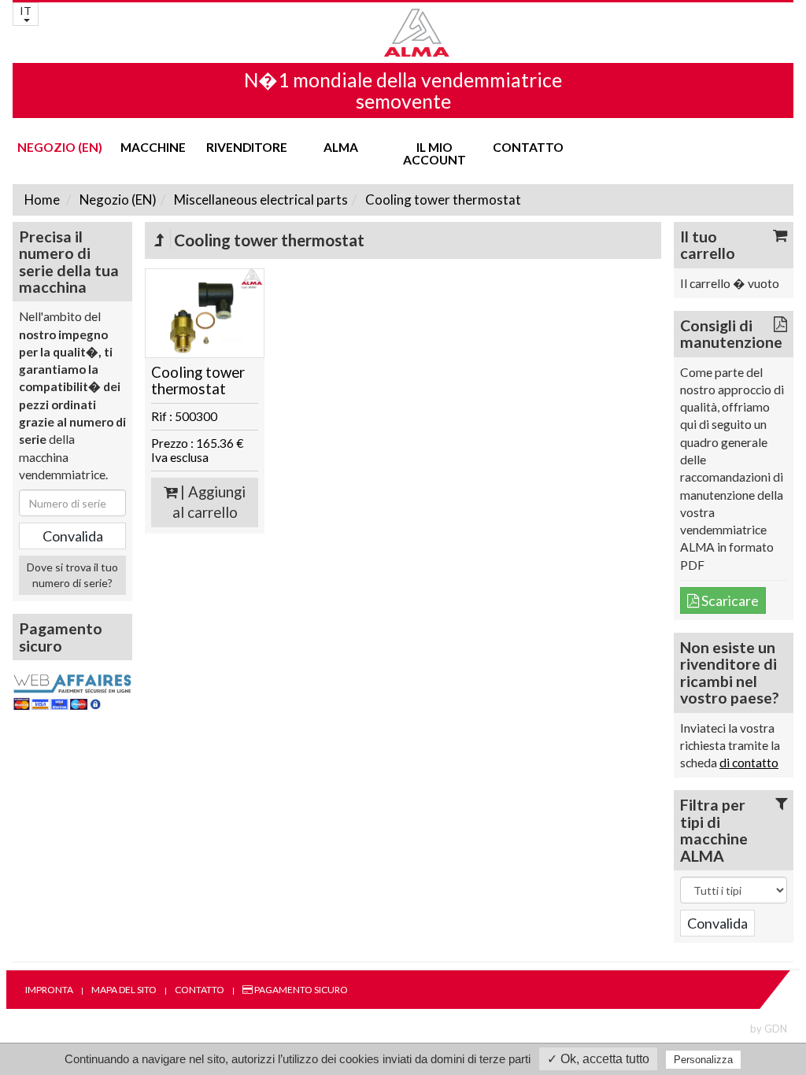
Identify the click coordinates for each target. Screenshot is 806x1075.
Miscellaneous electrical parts (260, 199)
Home (42, 199)
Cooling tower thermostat (442, 199)
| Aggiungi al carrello (209, 502)
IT (25, 10)
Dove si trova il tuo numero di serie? (72, 574)
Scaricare (729, 600)
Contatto (528, 147)
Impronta (49, 990)
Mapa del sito (124, 990)
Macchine (153, 147)
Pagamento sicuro (300, 990)
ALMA (341, 147)
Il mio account (434, 153)
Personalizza (703, 1060)
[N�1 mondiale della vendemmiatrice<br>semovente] (403, 32)
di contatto (748, 762)
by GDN (768, 1028)
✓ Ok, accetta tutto (598, 1059)
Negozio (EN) (59, 147)
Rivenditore (246, 147)
